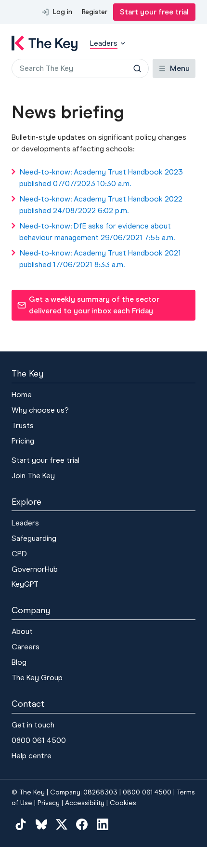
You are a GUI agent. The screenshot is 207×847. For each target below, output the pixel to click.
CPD (19, 553)
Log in (62, 12)
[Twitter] (61, 824)
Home (22, 394)
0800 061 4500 (39, 740)
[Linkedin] (102, 824)
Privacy (49, 803)
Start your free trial (154, 11)
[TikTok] (20, 824)
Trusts (23, 425)
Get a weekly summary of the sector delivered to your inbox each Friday (88, 305)
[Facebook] (82, 824)
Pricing (23, 440)
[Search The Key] (137, 68)
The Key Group (37, 677)
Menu (180, 68)
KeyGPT (25, 584)
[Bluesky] (41, 824)
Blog (19, 662)
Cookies (123, 803)
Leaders (25, 522)
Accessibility (84, 803)
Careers (25, 646)
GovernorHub (35, 569)
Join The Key (33, 475)
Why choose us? (40, 410)
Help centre (32, 755)
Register (94, 12)
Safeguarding (34, 538)
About (22, 631)
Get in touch (33, 724)
